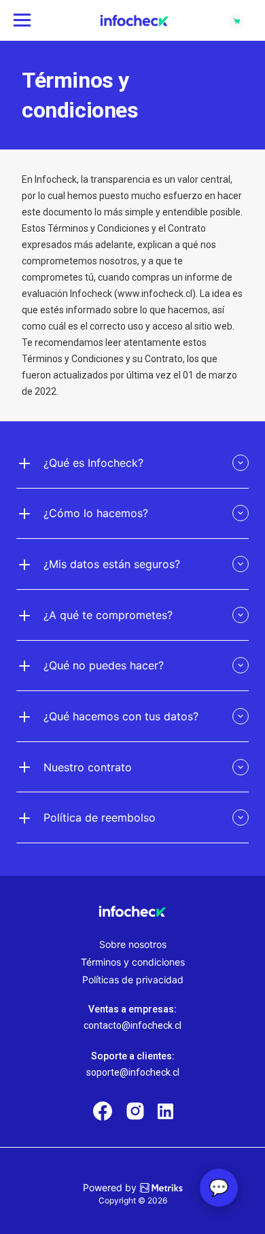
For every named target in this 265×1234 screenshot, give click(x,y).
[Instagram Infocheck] (135, 1112)
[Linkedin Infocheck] (165, 1111)
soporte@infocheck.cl (132, 1072)
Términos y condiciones (133, 962)
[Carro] (236, 20)
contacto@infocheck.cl (132, 1025)
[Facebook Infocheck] (102, 1112)
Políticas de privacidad (132, 979)
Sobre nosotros (132, 944)
